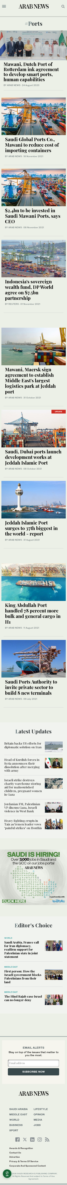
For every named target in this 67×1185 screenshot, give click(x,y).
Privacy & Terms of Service (23, 1161)
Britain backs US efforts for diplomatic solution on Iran (23, 745)
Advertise (14, 1157)
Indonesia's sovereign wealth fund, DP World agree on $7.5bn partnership (29, 289)
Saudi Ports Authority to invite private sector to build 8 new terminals (31, 687)
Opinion (39, 1114)
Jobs (37, 1124)
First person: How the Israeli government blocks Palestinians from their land (22, 976)
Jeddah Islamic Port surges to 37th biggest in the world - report (31, 528)
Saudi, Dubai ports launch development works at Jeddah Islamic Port (33, 457)
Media (38, 1119)
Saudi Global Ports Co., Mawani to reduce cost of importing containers (32, 144)
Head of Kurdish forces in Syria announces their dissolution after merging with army (22, 765)
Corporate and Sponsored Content (27, 1165)
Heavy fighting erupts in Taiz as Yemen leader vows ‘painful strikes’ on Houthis (23, 824)
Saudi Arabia (18, 1109)
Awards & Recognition (21, 1148)
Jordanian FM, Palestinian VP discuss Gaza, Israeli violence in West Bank (22, 807)
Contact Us (15, 1152)
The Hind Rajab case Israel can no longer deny (23, 998)
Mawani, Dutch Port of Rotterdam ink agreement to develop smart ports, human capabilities (31, 71)
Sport (13, 1130)
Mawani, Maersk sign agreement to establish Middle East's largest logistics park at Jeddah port (30, 380)
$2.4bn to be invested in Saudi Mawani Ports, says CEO (32, 215)
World (8, 938)
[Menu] (4, 6)
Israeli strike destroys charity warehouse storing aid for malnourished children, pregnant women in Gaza (23, 787)
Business (16, 1124)
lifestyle (41, 1109)
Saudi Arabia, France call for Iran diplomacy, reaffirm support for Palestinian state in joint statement (21, 949)
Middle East (11, 967)
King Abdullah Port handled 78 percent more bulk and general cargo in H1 (33, 613)
